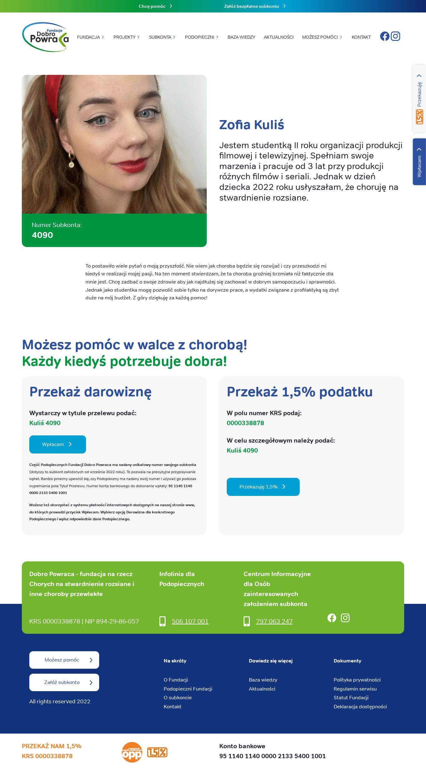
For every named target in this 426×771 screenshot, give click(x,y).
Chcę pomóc (152, 6)
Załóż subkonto (62, 682)
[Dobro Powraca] (45, 37)
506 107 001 (190, 621)
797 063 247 (274, 621)
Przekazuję (419, 94)
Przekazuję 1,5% (259, 486)
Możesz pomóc (62, 660)
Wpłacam (419, 166)
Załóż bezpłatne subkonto (251, 6)
